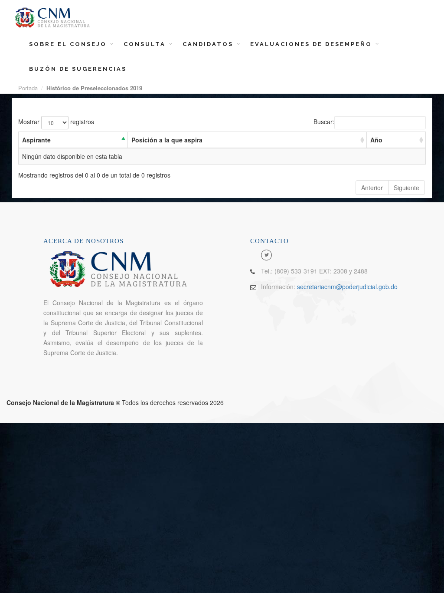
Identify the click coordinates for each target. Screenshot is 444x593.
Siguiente (406, 187)
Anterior (372, 187)
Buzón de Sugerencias (78, 69)
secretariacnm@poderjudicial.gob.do (347, 286)
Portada (28, 88)
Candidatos (209, 44)
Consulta (146, 44)
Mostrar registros (56, 121)
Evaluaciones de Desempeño (312, 44)
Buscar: (323, 121)
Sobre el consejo (69, 44)
